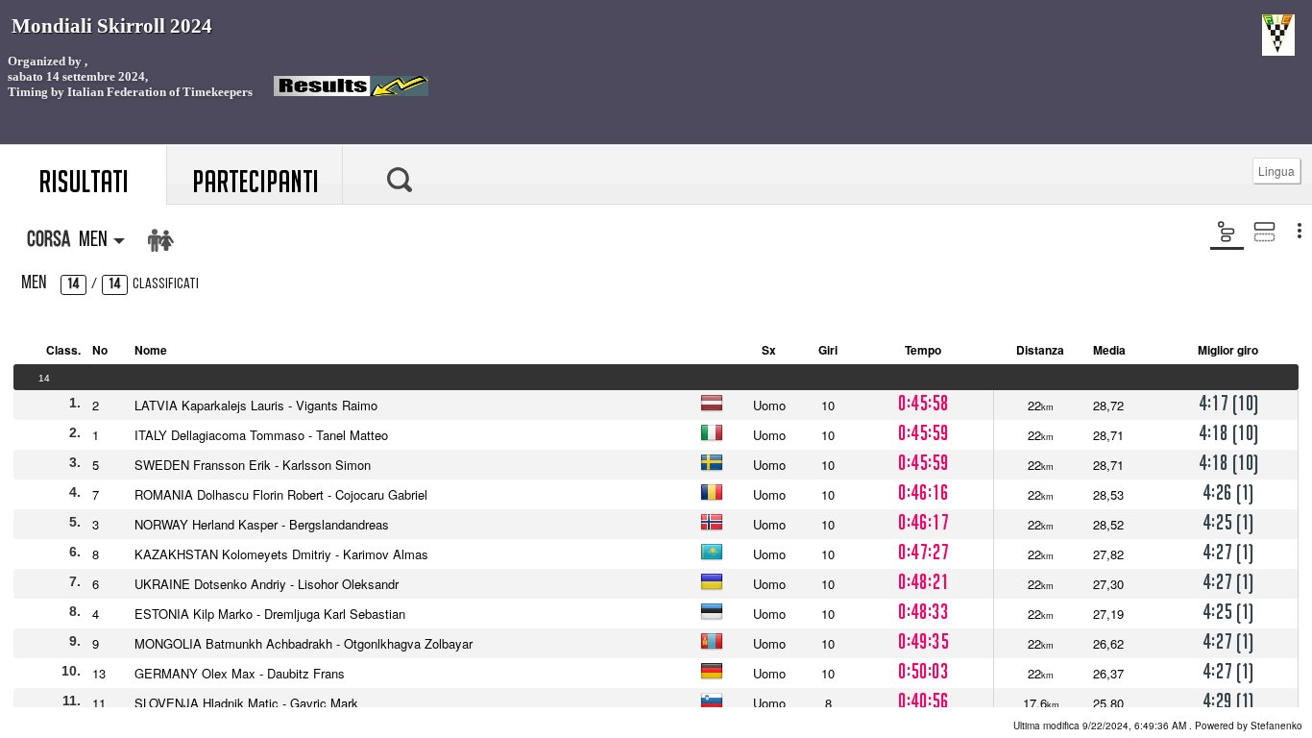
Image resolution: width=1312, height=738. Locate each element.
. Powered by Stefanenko (1157, 725)
